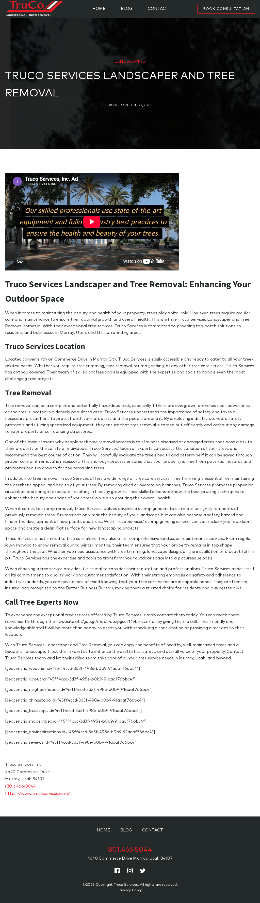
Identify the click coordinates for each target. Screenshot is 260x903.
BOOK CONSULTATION (226, 9)
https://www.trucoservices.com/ (37, 794)
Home (99, 9)
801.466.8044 (130, 849)
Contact (158, 9)
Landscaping (130, 61)
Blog (127, 9)
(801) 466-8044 (20, 786)
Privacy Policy (130, 890)
